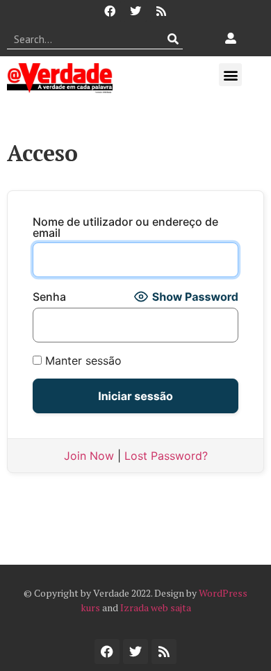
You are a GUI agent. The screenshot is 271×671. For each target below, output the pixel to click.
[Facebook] (110, 11)
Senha (49, 296)
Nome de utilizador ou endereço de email (125, 227)
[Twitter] (135, 11)
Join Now (89, 456)
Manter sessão (82, 360)
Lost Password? (166, 456)
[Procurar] (173, 39)
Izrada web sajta (155, 607)
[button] (230, 74)
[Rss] (161, 11)
